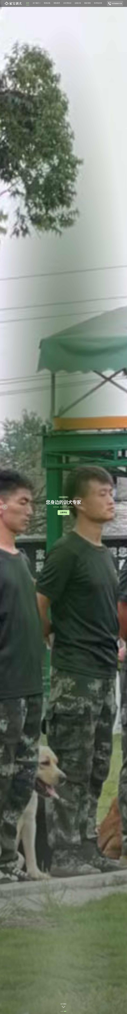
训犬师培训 (67, 3)
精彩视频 (87, 3)
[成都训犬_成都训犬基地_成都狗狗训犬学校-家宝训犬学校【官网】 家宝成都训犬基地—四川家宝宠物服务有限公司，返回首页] (13, 3)
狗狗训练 (47, 3)
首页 (27, 3)
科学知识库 (98, 3)
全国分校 (78, 3)
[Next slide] (122, 507)
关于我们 (36, 3)
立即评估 (63, 511)
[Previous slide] (5, 507)
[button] (62, 1011)
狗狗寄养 (57, 3)
